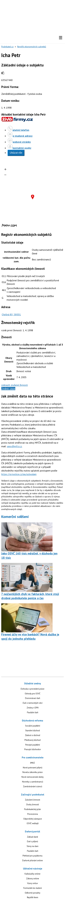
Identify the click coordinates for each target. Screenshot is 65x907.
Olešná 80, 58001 (11, 314)
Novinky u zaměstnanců (32, 781)
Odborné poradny (32, 892)
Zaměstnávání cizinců (32, 786)
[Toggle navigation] (60, 38)
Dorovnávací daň (32, 698)
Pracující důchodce (32, 749)
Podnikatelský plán (32, 809)
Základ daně (32, 837)
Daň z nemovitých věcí (32, 703)
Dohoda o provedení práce (32, 689)
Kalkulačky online (32, 873)
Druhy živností (32, 804)
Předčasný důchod (32, 740)
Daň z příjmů (32, 841)
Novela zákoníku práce (32, 772)
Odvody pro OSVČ (32, 693)
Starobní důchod (32, 730)
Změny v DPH (32, 707)
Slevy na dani (32, 846)
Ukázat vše (16, 152)
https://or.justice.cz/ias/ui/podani (18, 474)
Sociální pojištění (32, 725)
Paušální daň (32, 712)
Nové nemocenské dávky (32, 777)
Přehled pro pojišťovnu (32, 855)
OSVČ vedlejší (32, 823)
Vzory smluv (32, 883)
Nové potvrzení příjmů (32, 767)
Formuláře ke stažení (32, 888)
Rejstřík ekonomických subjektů (31, 46)
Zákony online (32, 878)
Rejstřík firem (32, 897)
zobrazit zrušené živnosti (14, 385)
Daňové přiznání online (32, 860)
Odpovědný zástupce (32, 818)
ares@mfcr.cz (14, 446)
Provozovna (32, 814)
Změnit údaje (8, 388)
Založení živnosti (32, 799)
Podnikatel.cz (7, 46)
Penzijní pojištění (32, 744)
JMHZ (32, 763)
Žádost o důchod (32, 735)
